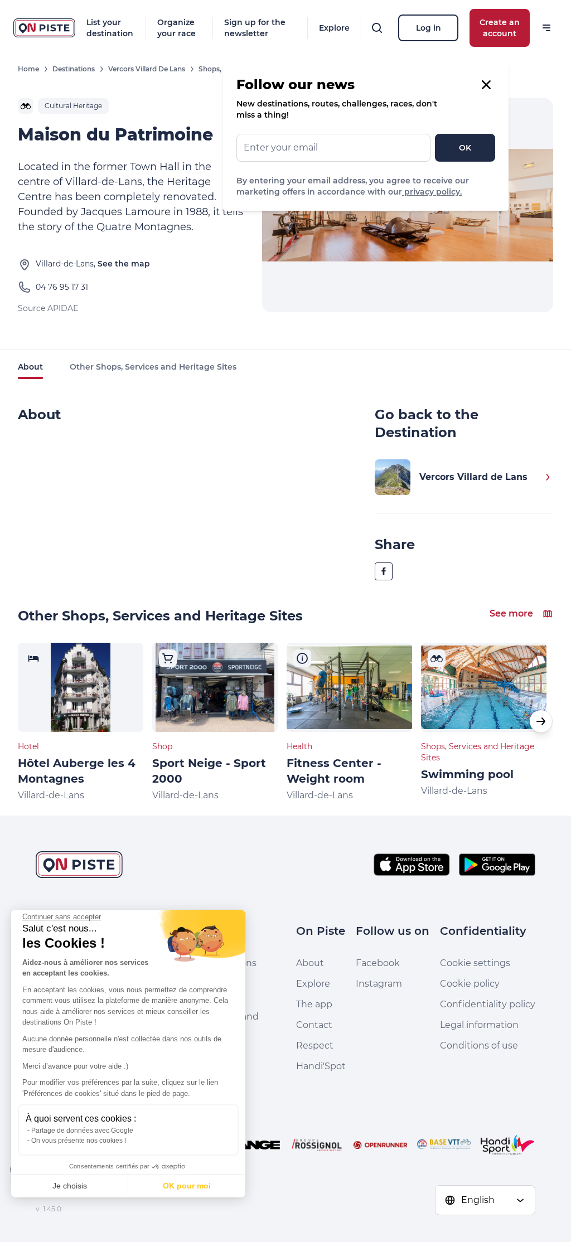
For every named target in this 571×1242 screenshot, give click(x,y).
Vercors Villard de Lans (146, 69)
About (30, 367)
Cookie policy (470, 983)
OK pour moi (187, 1185)
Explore (334, 28)
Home (28, 69)
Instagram (379, 983)
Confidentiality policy (487, 1004)
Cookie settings (475, 963)
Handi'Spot (321, 1066)
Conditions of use (479, 1045)
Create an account (500, 27)
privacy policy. (432, 192)
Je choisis (69, 1185)
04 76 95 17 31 (62, 287)
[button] (541, 721)
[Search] (377, 28)
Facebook (378, 963)
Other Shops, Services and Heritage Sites (153, 367)
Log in (428, 28)
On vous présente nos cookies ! (78, 1140)
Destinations (73, 69)
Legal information (479, 1025)
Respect (314, 1045)
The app (314, 1004)
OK (465, 148)
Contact (314, 1025)
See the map (124, 264)
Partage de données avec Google (82, 1130)
